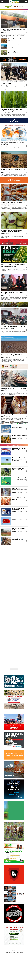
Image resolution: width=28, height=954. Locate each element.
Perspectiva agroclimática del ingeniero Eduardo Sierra (13, 30)
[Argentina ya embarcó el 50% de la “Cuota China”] (6, 429)
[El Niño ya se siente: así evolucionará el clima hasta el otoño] (14, 132)
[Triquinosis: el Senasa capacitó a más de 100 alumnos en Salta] (14, 316)
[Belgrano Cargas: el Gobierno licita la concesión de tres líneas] (4, 46)
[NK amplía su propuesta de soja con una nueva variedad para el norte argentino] (4, 52)
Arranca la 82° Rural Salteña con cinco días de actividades (19, 478)
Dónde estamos (16, 949)
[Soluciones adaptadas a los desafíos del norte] (14, 159)
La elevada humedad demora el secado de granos (19, 436)
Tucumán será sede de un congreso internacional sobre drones (11, 355)
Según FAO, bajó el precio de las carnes (19, 498)
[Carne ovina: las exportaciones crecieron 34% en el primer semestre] (6, 492)
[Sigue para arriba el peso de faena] (14, 405)
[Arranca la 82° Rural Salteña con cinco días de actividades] (6, 481)
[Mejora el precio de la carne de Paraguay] (6, 451)
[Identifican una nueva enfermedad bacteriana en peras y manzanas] (14, 220)
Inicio (4, 949)
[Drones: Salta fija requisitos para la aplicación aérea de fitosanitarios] (6, 461)
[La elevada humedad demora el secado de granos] (6, 439)
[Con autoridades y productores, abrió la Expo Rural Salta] (14, 71)
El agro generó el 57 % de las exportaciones (14, 389)
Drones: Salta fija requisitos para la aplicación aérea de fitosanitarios (19, 459)
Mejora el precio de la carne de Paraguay (19, 448)
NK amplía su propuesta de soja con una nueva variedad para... (17, 51)
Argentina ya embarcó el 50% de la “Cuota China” (19, 426)
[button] (26, 1)
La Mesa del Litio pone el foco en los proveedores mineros (12, 293)
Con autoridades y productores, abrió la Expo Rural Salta (13, 82)
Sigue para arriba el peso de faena (11, 415)
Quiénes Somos (9, 949)
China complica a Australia (18, 518)
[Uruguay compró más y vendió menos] (6, 512)
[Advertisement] (14, 607)
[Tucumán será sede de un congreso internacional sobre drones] (14, 344)
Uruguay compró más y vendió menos (18, 509)
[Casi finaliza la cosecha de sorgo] (6, 532)
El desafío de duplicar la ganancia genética (18, 469)
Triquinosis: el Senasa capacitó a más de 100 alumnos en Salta (13, 327)
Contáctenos (14, 950)
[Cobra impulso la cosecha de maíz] (4, 40)
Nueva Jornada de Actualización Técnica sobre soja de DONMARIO (13, 265)
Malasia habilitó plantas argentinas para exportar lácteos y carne (13, 203)
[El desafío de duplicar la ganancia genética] (6, 472)
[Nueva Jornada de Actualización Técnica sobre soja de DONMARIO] (14, 254)
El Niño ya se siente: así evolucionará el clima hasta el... (12, 143)
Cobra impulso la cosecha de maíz (16, 38)
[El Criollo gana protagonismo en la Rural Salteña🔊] (6, 541)
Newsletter (23, 949)
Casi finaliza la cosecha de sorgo (18, 529)
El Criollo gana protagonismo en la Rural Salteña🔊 (19, 538)
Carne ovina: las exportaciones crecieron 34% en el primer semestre (19, 490)
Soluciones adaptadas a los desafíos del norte (13, 170)
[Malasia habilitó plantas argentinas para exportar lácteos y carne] (14, 192)
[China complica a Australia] (6, 521)
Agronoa (2, 32)
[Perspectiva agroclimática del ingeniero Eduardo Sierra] (14, 19)
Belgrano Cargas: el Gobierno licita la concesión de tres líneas (16, 45)
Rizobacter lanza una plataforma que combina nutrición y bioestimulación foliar (14, 110)
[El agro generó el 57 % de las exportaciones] (14, 378)
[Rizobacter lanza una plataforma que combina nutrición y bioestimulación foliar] (14, 99)
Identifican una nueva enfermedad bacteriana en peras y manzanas (11, 231)
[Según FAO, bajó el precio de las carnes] (6, 501)
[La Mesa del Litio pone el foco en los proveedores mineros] (14, 282)
